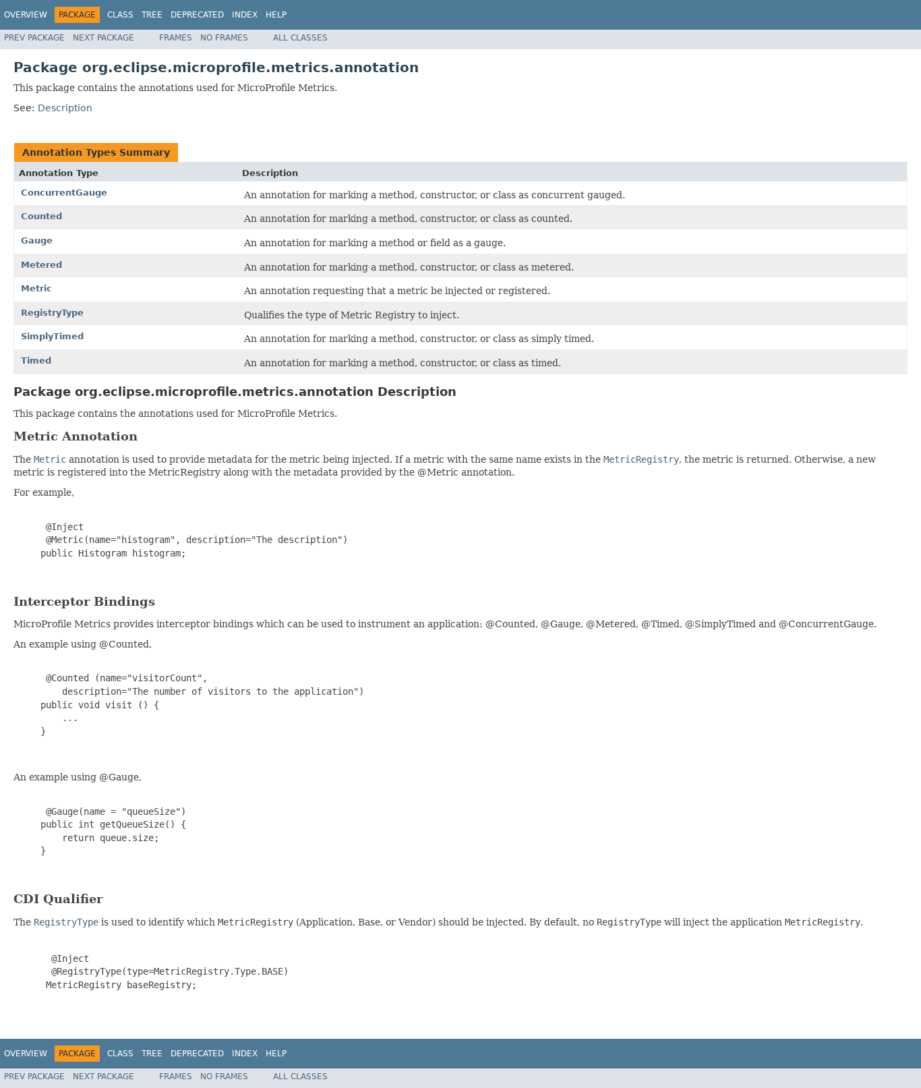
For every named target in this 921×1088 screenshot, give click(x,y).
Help (276, 15)
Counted (41, 216)
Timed (36, 360)
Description (65, 108)
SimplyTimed (52, 336)
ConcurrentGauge (64, 193)
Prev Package (34, 37)
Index (245, 15)
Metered (41, 265)
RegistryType (52, 313)
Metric (36, 288)
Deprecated (197, 15)
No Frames (224, 37)
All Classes (300, 37)
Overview (25, 15)
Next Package (103, 37)
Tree (152, 15)
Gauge (37, 240)
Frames (175, 37)
